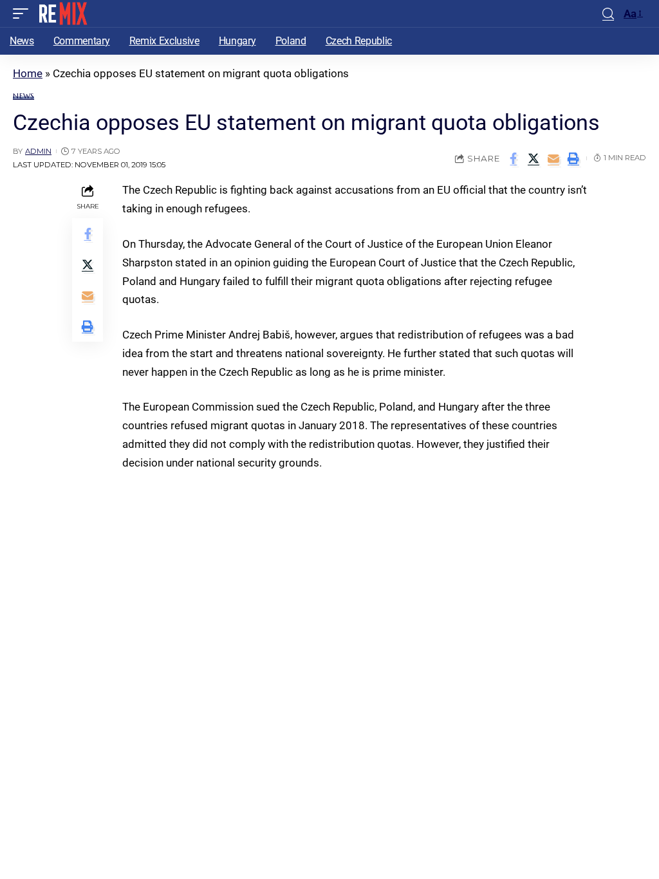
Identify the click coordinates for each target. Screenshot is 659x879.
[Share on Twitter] (533, 158)
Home (27, 73)
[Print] (573, 158)
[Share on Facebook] (514, 158)
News (23, 96)
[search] (608, 14)
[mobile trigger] (24, 13)
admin (38, 151)
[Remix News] (62, 13)
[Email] (553, 158)
